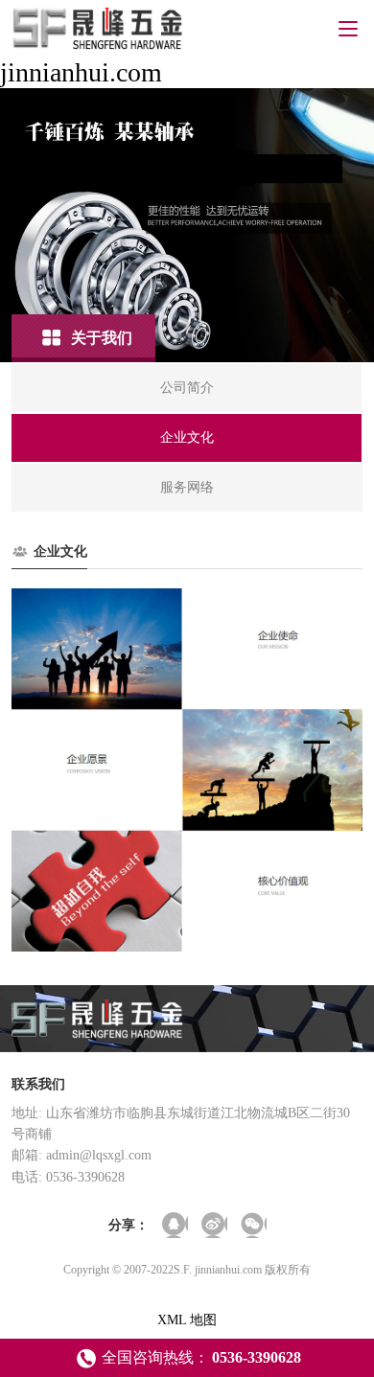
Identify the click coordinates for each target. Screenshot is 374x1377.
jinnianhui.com (81, 72)
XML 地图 (187, 1320)
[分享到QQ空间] (175, 1225)
